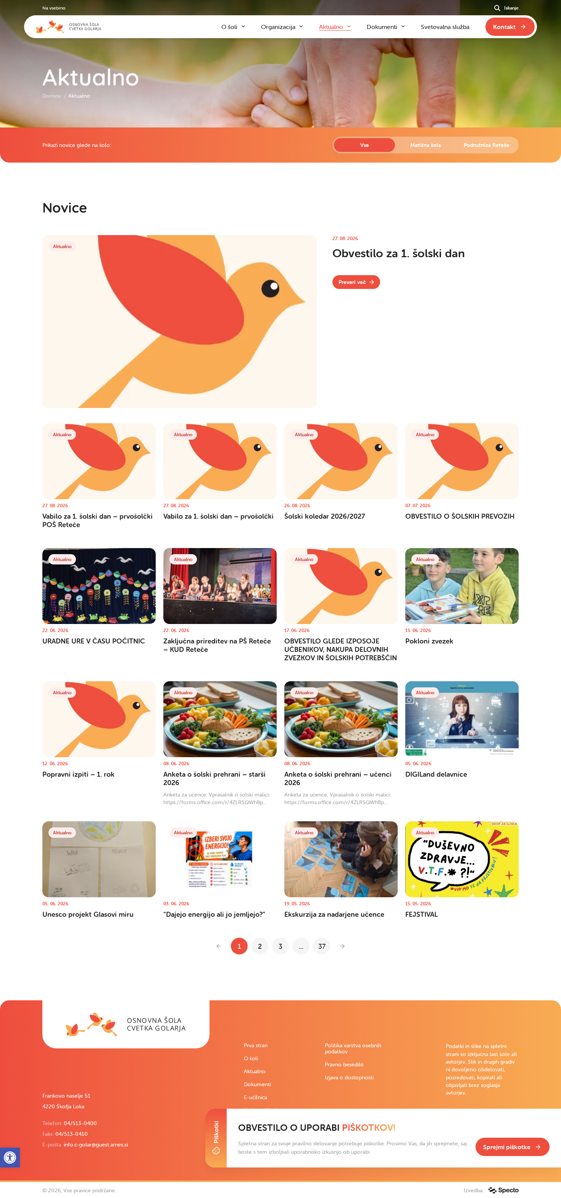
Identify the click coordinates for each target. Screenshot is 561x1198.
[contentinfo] (280, 563)
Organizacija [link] (278, 27)
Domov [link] (52, 95)
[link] (356, 282)
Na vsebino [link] (53, 8)
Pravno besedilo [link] (344, 1064)
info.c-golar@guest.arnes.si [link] (96, 1144)
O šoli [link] (251, 1058)
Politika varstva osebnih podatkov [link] (353, 1048)
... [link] (301, 946)
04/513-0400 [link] (80, 1123)
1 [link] (239, 946)
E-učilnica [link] (255, 1097)
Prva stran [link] (256, 1045)
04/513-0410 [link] (71, 1133)
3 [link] (280, 946)
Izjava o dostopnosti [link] (349, 1077)
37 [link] (322, 946)
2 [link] (260, 946)
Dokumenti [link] (257, 1084)
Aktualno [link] (255, 1071)
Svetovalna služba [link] (445, 27)
